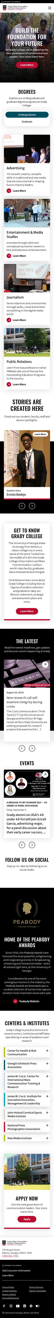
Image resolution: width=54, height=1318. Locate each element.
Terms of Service (36, 1287)
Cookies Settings (9, 1291)
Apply (27, 1219)
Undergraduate (27, 114)
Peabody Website (29, 1001)
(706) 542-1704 (10, 1256)
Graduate (27, 121)
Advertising (16, 168)
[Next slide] (32, 506)
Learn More (27, 64)
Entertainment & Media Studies (25, 234)
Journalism (15, 297)
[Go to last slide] (22, 506)
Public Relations (19, 362)
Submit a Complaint (37, 1291)
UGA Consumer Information (16, 1270)
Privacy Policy (8, 1287)
